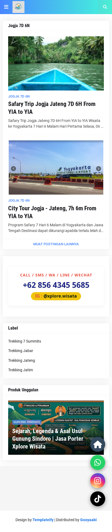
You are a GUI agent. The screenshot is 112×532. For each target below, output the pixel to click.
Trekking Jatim (20, 370)
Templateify (43, 520)
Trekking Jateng (21, 360)
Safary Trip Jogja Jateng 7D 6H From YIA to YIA (51, 108)
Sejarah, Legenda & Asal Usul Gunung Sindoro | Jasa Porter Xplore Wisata (47, 439)
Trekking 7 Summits (24, 341)
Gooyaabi (88, 520)
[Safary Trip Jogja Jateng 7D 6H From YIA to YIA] (56, 63)
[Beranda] (97, 444)
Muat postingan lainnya (56, 244)
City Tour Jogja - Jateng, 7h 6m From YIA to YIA (52, 212)
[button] (6, 7)
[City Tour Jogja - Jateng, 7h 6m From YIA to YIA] (56, 167)
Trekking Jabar (20, 351)
